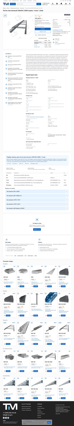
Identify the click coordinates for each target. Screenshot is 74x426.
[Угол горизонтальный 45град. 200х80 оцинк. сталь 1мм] (9, 276)
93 (27, 108)
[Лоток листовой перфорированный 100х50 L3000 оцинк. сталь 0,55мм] (23, 334)
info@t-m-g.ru (45, 4)
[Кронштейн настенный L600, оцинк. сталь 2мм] (37, 388)
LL (49, 84)
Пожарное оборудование (26, 410)
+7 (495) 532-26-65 (45, 3)
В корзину (43, 28)
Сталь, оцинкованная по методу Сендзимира (35, 116)
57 (49, 108)
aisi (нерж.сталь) (37, 46)
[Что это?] (31, 85)
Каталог (8, 8)
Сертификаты (29, 0)
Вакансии (39, 415)
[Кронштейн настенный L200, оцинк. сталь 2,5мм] (9, 388)
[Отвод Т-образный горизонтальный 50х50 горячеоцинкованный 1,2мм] (50, 334)
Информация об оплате (58, 35)
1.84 (27, 105)
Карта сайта (58, 413)
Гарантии (24, 0)
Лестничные (22, 8)
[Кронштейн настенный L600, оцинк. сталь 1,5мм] (64, 388)
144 (49, 105)
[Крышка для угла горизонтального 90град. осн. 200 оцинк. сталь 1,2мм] (37, 276)
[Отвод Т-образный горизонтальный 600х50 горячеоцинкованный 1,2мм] (37, 334)
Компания (39, 404)
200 (27, 98)
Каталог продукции (26, 404)
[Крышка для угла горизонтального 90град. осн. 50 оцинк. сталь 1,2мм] (64, 361)
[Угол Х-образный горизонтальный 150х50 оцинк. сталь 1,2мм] (9, 361)
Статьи (10, 0)
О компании (6, 0)
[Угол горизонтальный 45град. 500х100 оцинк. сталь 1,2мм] (23, 361)
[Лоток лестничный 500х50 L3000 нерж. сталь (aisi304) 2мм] (9, 334)
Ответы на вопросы (41, 413)
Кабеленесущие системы (14, 8)
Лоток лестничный (30, 139)
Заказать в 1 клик (43, 31)
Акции (21, 0)
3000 (50, 98)
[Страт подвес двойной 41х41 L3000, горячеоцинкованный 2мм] (37, 304)
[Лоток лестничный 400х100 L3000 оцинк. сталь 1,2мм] (50, 361)
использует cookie (32, 420)
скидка (49, 23)
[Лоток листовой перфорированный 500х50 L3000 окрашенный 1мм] (50, 304)
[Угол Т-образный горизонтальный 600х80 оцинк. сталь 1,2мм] (37, 361)
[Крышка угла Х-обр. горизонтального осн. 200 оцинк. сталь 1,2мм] (23, 276)
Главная (4, 8)
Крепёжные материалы (26, 408)
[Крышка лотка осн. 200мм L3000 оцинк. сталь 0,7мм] (50, 276)
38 (27, 111)
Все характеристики (56, 27)
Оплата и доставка (40, 408)
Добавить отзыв (37, 229)
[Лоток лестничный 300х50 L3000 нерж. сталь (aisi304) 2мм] (64, 334)
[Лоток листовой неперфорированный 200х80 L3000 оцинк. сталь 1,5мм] (64, 276)
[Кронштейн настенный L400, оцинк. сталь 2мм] (50, 388)
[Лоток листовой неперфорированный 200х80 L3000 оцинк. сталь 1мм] (64, 304)
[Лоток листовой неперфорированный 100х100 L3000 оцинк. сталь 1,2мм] (23, 304)
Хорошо (49, 422)
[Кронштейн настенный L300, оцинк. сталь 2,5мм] (23, 388)
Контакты (34, 0)
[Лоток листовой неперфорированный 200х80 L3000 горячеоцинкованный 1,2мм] (9, 304)
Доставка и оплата (15, 0)
